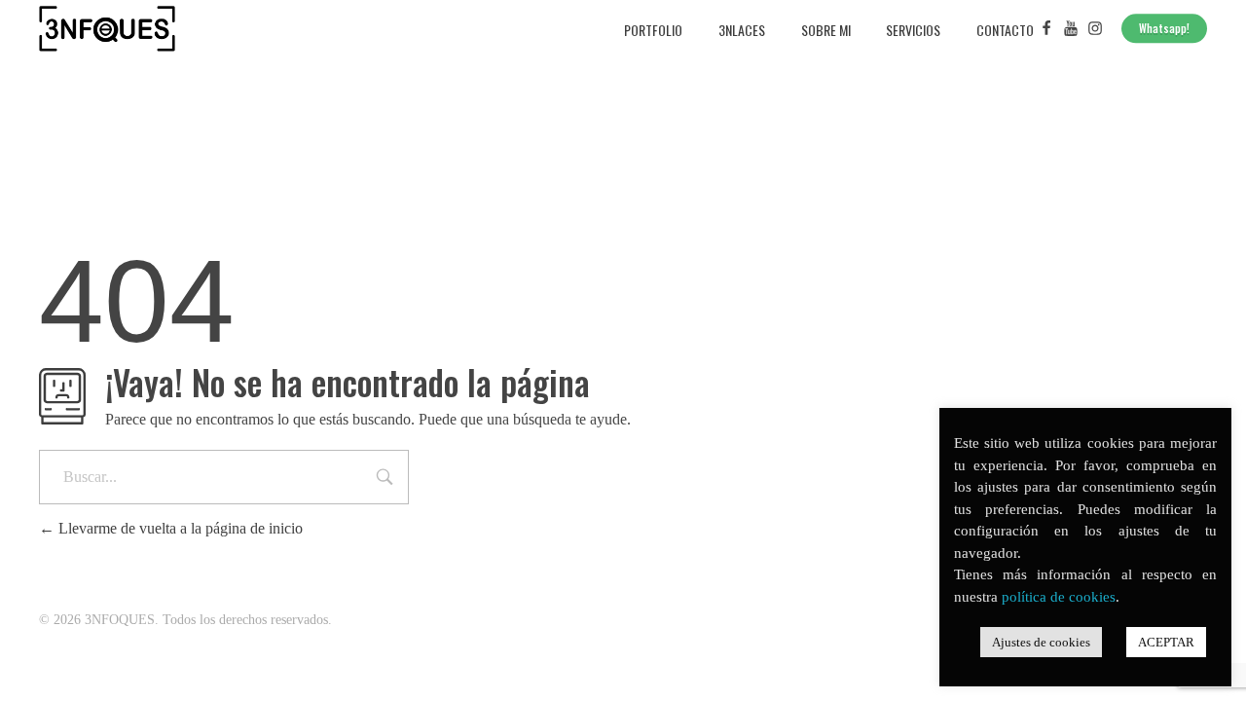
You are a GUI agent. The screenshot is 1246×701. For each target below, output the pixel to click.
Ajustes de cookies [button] (1041, 642)
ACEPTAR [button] (1166, 642)
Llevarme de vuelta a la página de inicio (179, 528)
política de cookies (1059, 597)
